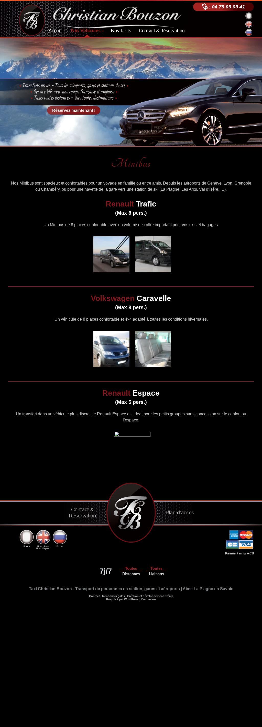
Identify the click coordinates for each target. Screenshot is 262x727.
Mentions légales (113, 596)
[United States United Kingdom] (43, 533)
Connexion (148, 599)
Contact (94, 596)
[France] (26, 533)
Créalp (169, 596)
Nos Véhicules (86, 30)
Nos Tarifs (121, 30)
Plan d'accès (180, 512)
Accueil (56, 30)
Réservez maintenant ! (73, 110)
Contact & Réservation (162, 30)
